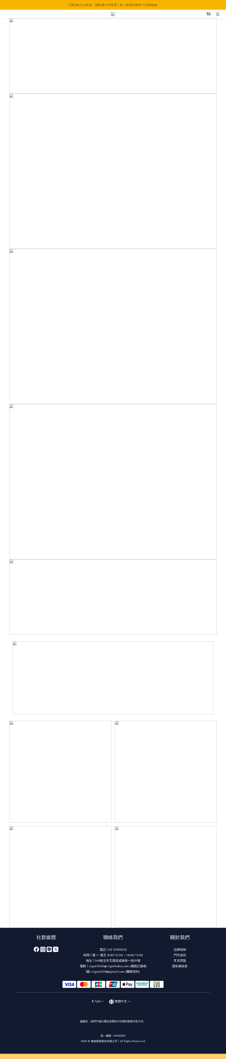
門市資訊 (180, 955)
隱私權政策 (180, 966)
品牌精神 (180, 949)
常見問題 (180, 960)
